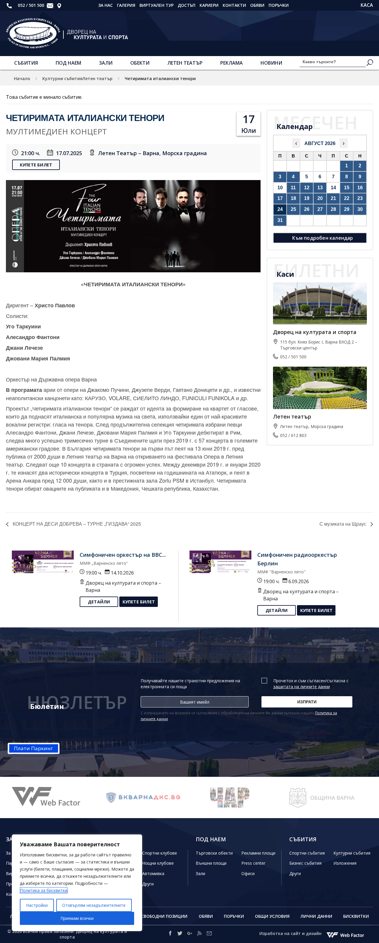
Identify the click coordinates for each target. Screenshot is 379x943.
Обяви (257, 5)
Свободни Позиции (164, 916)
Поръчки (279, 5)
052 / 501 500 (30, 5)
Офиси (248, 873)
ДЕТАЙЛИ (99, 602)
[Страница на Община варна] (327, 797)
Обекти (140, 63)
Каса (367, 5)
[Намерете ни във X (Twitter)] (179, 934)
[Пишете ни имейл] (209, 934)
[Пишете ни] (50, 5)
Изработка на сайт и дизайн (291, 933)
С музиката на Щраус (343, 523)
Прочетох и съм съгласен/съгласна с (311, 683)
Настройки (37, 905)
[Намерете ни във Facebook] (170, 934)
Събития (26, 63)
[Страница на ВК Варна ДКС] (144, 797)
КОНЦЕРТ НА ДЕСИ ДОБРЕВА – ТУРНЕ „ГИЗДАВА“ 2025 (76, 523)
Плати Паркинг (33, 748)
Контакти (234, 5)
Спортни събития (307, 853)
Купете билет (36, 165)
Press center (253, 863)
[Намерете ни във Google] (189, 934)
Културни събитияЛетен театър (77, 78)
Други (148, 884)
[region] (77, 882)
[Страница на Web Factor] (52, 797)
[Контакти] (59, 5)
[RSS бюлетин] (199, 934)
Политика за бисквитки (43, 890)
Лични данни (316, 916)
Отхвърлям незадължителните (94, 905)
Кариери (209, 5)
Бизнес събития (305, 863)
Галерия (126, 5)
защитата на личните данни (301, 686)
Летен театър (185, 63)
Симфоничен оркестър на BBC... (123, 554)
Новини (271, 63)
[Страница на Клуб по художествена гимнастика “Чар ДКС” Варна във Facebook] (235, 797)
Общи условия (272, 916)
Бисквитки (356, 916)
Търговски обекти (214, 853)
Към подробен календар (322, 238)
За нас (105, 5)
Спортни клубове (159, 853)
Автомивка (153, 873)
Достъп (186, 5)
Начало (22, 78)
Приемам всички (77, 918)
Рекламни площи (258, 853)
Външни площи (211, 863)
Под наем (68, 63)
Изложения (344, 863)
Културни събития (351, 853)
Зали (106, 63)
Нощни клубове (158, 863)
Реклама (231, 63)
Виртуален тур (156, 5)
